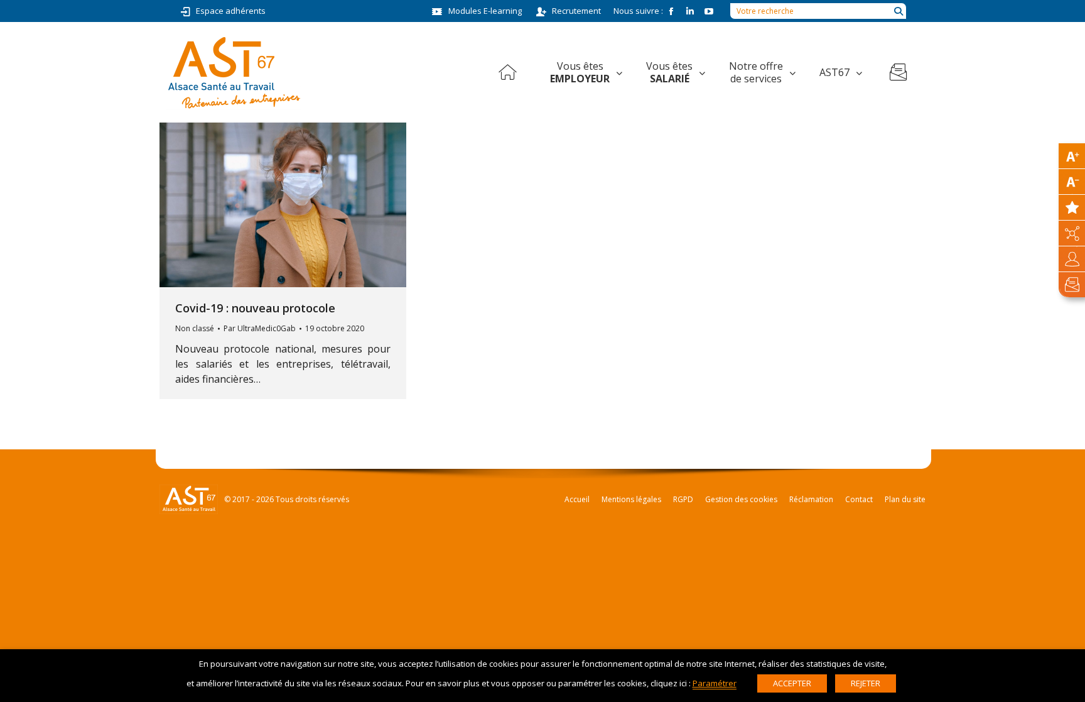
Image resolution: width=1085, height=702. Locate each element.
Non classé (194, 328)
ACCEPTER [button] (792, 683)
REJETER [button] (865, 683)
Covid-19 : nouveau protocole (255, 307)
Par (260, 328)
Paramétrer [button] (715, 683)
